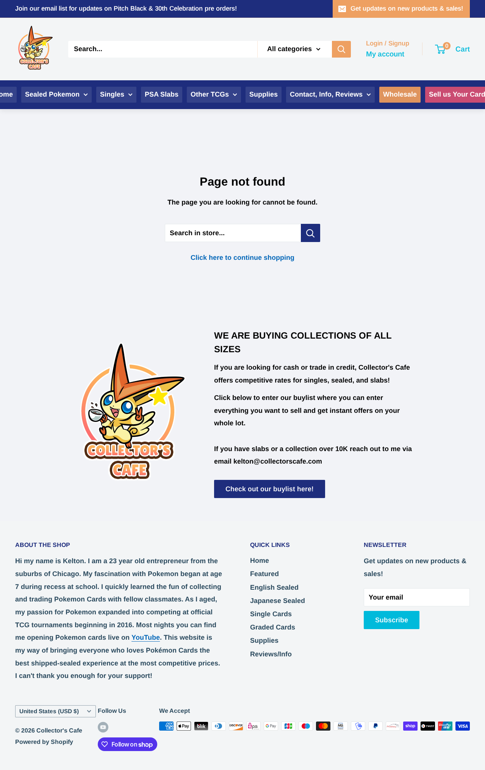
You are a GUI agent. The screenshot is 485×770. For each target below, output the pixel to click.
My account (385, 54)
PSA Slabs (161, 94)
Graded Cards (272, 627)
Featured (264, 574)
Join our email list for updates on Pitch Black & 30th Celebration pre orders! (126, 8)
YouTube (145, 637)
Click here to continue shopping (242, 257)
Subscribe (391, 620)
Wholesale (400, 94)
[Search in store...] (310, 233)
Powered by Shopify (44, 742)
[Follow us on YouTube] (103, 727)
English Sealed (274, 587)
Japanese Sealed (277, 600)
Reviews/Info (271, 654)
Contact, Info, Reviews (326, 94)
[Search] (341, 49)
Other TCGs (210, 94)
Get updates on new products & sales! (406, 8)
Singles (112, 94)
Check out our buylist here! (269, 489)
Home (259, 560)
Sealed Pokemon (52, 94)
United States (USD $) (49, 711)
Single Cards (271, 614)
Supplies (263, 94)
